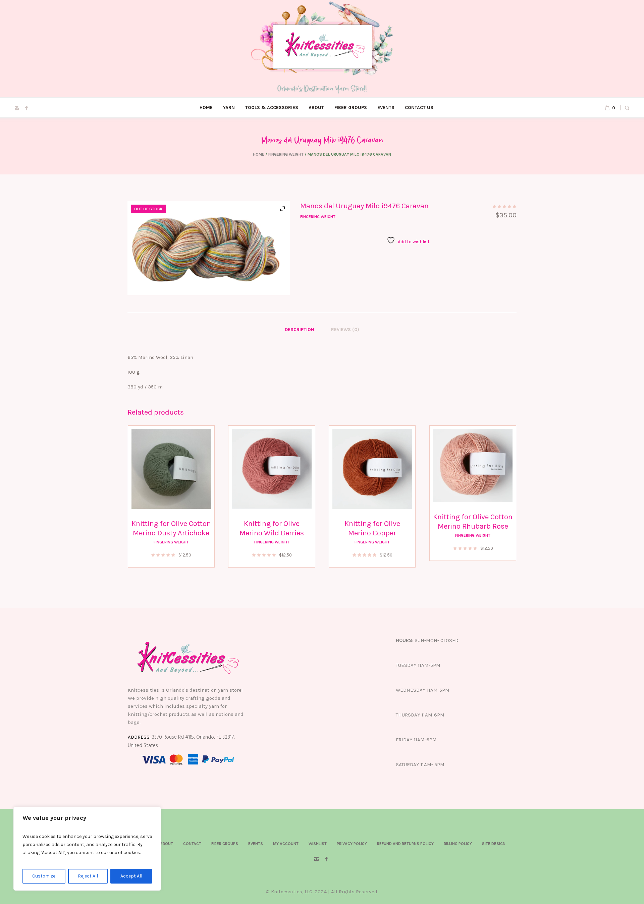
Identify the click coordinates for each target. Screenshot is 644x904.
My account (286, 843)
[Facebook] (26, 108)
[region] (87, 849)
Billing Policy (458, 843)
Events (255, 843)
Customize (43, 876)
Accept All (131, 876)
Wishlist (318, 843)
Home (258, 154)
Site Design (493, 843)
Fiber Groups (224, 843)
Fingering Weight (286, 154)
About (166, 843)
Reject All (88, 876)
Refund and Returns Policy (405, 843)
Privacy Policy (352, 843)
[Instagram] (16, 108)
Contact (192, 843)
